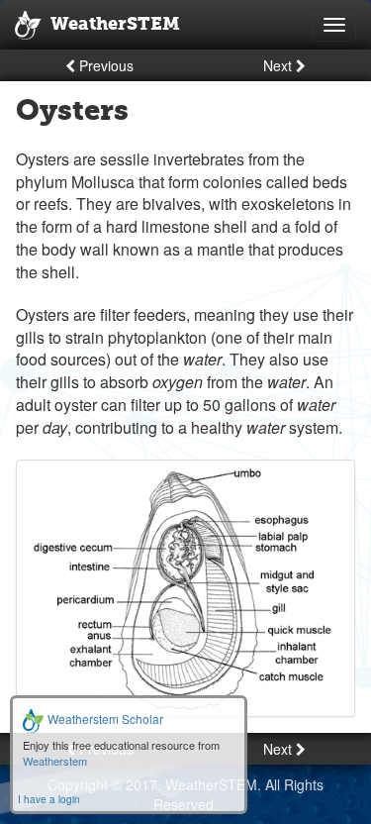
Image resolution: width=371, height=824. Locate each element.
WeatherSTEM (115, 25)
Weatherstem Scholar (104, 718)
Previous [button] (104, 65)
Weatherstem (55, 761)
